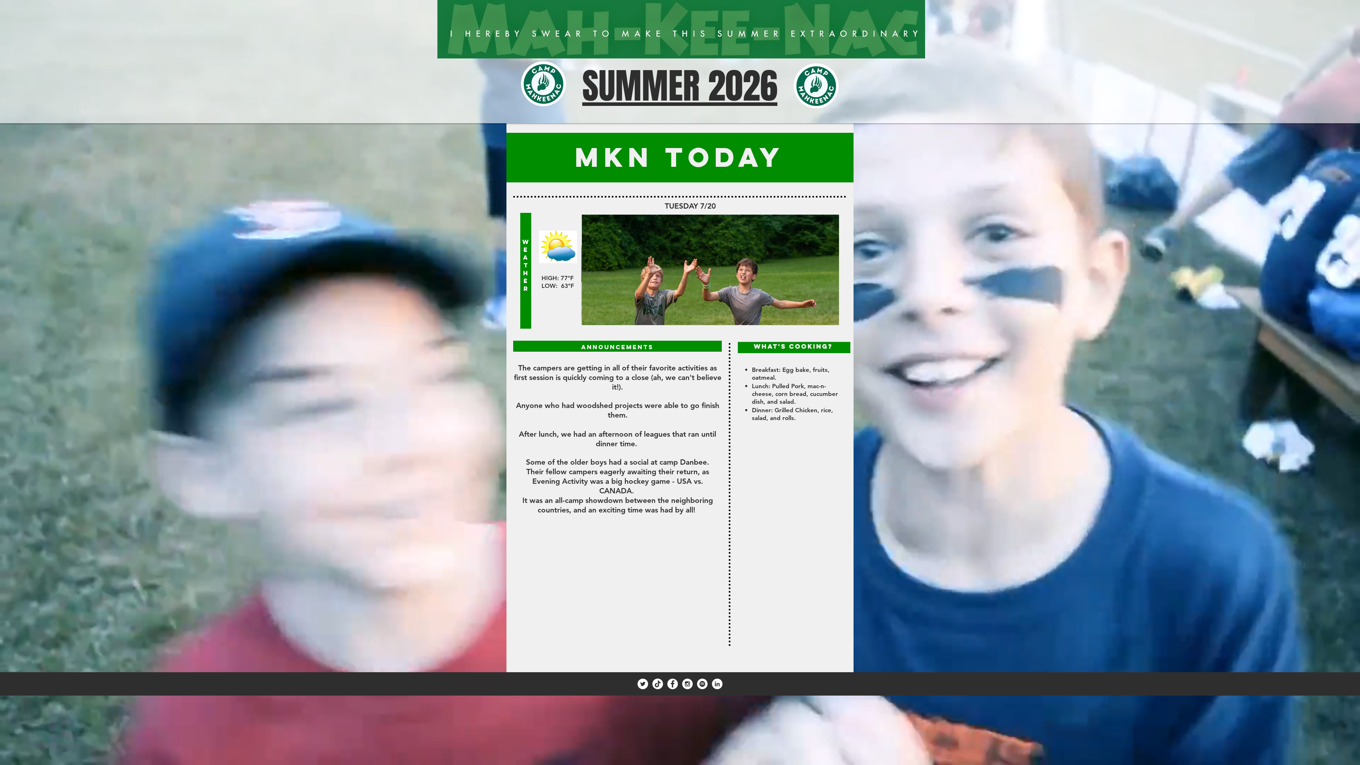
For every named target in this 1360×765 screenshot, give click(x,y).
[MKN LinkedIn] (717, 684)
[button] (710, 270)
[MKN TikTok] (657, 684)
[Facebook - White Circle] (672, 684)
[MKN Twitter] (643, 684)
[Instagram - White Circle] (687, 684)
